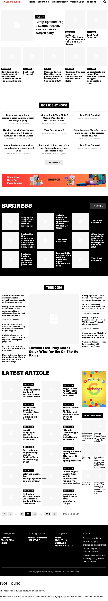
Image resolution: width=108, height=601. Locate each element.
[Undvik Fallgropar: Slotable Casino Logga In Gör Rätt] (11, 433)
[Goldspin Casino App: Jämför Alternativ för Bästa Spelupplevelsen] (51, 454)
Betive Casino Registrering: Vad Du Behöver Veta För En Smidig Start (30, 456)
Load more (53, 163)
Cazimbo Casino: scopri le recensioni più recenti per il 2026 (75, 76)
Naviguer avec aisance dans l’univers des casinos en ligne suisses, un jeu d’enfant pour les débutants (13, 310)
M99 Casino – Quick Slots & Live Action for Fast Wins (13, 348)
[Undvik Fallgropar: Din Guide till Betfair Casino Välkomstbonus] (11, 390)
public (40, 17)
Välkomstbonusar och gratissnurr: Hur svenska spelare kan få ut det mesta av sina (13, 298)
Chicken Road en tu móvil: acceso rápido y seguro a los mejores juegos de (13, 338)
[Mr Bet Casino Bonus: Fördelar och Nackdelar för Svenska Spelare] (51, 411)
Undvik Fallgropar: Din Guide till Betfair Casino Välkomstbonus (31, 392)
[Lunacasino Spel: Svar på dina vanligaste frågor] (51, 497)
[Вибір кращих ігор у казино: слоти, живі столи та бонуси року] (17, 25)
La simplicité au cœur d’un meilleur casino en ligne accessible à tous (96, 77)
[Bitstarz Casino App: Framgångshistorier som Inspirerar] (11, 475)
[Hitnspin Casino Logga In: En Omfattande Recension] (51, 433)
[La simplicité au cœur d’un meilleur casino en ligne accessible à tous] (97, 56)
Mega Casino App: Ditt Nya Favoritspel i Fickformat (70, 392)
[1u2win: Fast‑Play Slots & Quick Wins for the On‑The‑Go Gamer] (75, 19)
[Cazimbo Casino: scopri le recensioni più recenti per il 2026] (75, 56)
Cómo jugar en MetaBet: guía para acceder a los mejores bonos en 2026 (53, 76)
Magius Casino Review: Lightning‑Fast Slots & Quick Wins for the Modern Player (14, 358)
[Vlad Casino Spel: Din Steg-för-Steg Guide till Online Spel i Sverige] (11, 411)
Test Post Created (92, 36)
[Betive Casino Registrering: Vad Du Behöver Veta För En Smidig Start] (11, 454)
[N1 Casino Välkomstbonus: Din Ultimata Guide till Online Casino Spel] (11, 497)
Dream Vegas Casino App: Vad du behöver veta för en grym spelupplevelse (71, 477)
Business (70, 32)
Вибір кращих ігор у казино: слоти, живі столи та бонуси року (49, 27)
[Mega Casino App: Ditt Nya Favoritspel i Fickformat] (51, 390)
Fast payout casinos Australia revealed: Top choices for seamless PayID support (13, 327)
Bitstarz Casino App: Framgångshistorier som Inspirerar (34, 477)
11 (35, 513)
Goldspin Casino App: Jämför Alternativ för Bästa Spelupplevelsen (72, 456)
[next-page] (54, 514)
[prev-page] (4, 514)
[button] (104, 1)
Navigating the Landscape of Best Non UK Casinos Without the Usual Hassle (11, 76)
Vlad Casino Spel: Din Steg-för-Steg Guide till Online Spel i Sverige (31, 413)
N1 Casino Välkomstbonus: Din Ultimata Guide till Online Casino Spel (32, 499)
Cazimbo (69, 69)
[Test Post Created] (97, 19)
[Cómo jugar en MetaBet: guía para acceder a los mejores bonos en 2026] (54, 56)
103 (48, 513)
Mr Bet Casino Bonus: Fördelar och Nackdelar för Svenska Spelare (71, 413)
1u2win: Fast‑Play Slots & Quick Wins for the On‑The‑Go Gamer (75, 39)
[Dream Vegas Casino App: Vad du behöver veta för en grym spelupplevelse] (51, 475)
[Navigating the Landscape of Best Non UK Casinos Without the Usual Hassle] (11, 56)
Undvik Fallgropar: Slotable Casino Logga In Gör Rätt (30, 435)
